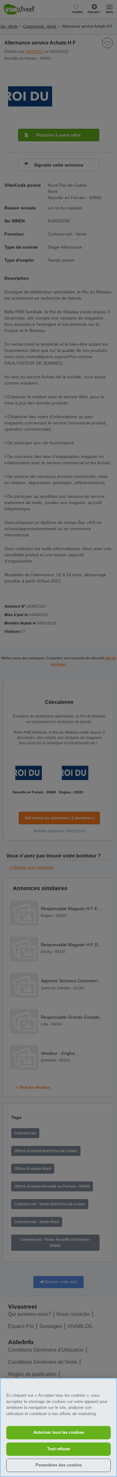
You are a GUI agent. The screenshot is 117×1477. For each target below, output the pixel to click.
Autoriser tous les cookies (58, 1432)
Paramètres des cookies (59, 1465)
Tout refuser (58, 1449)
